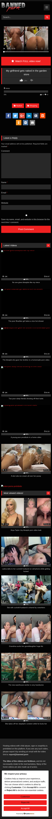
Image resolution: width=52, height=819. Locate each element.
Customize (25, 797)
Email (4, 193)
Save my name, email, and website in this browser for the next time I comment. (25, 220)
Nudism (19, 106)
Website (4, 203)
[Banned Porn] (21, 7)
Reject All (25, 802)
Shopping (33, 106)
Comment (5, 151)
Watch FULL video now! (28, 61)
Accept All (25, 808)
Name (4, 182)
